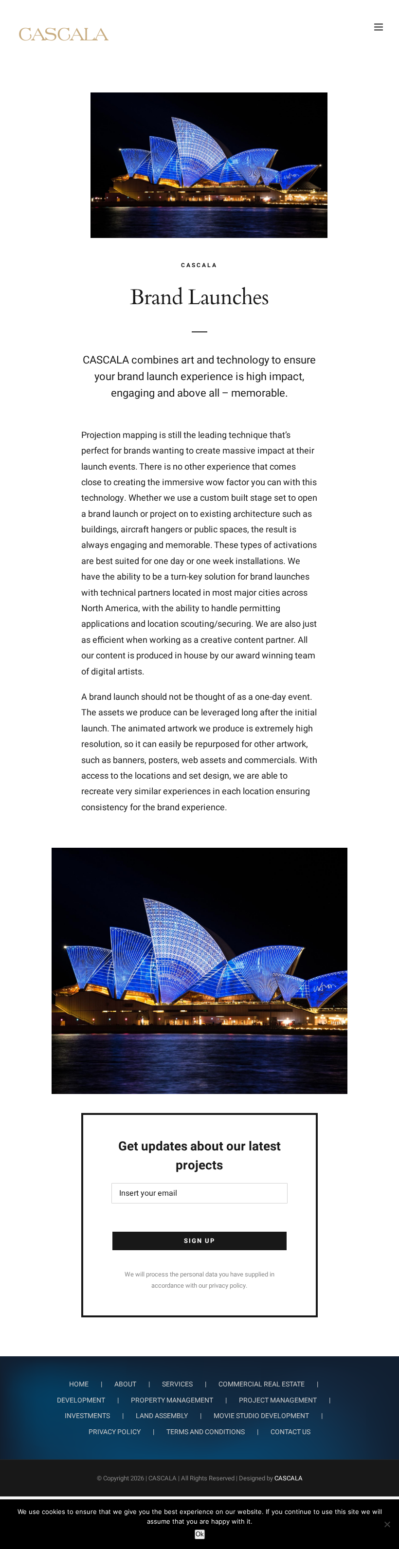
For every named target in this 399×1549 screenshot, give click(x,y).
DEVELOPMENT (81, 1400)
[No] (387, 1524)
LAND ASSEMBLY (162, 1416)
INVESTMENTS (87, 1416)
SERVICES (177, 1384)
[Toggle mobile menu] (379, 27)
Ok (200, 1534)
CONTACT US (290, 1432)
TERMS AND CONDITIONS (205, 1432)
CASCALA (288, 1478)
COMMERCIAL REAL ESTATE (261, 1384)
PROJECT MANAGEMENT (278, 1400)
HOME (79, 1384)
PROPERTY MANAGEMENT (172, 1400)
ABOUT (125, 1384)
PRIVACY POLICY (115, 1432)
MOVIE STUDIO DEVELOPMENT (261, 1416)
